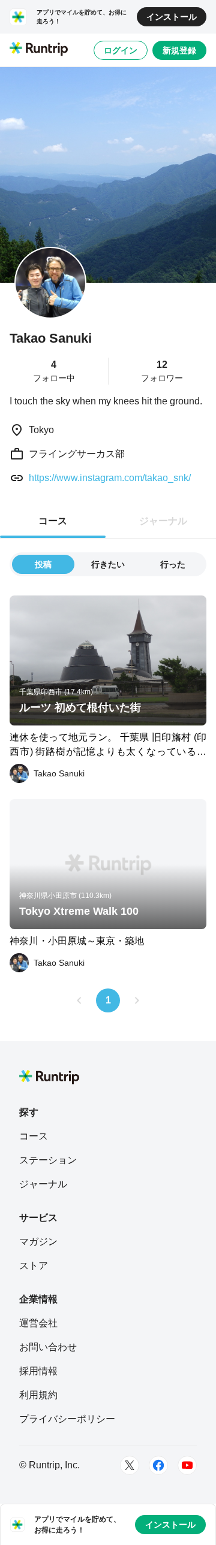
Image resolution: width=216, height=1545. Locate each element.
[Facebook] (158, 1465)
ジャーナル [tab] (163, 521)
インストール (171, 17)
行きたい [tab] (108, 564)
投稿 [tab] (43, 564)
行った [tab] (172, 564)
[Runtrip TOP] (39, 50)
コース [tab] (52, 521)
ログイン (120, 50)
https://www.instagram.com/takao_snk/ (110, 478)
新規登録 (179, 50)
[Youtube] (187, 1465)
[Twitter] (129, 1465)
